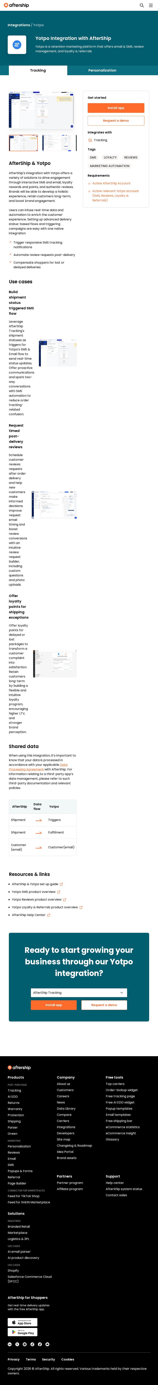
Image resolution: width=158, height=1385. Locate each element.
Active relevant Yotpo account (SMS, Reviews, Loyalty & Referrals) (115, 195)
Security (48, 1359)
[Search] (142, 5)
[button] (43, 113)
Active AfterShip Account (111, 183)
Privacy (14, 1359)
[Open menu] (151, 5)
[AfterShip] (17, 5)
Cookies (67, 1359)
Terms (31, 1359)
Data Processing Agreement (38, 767)
